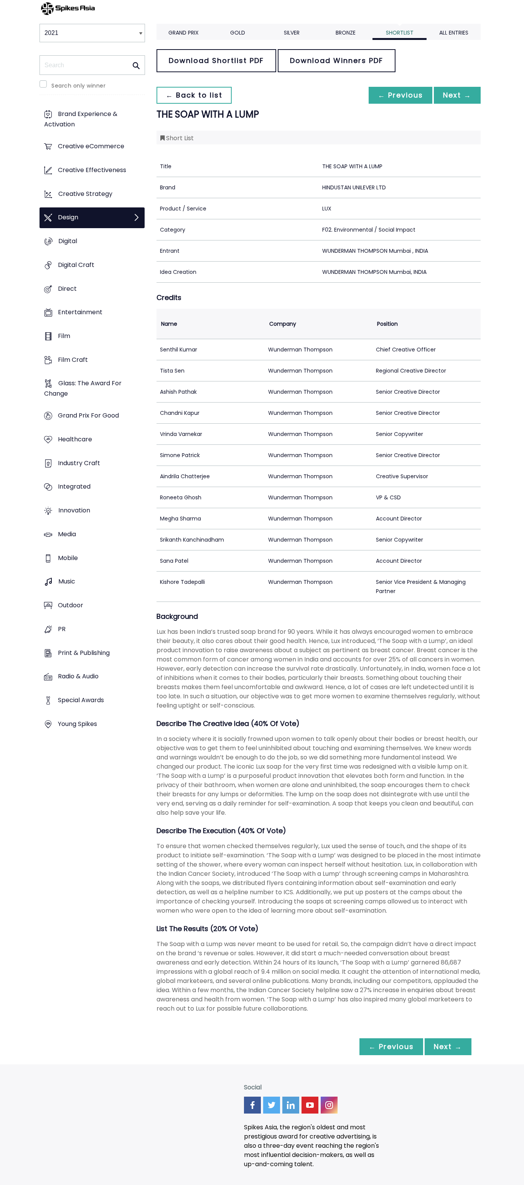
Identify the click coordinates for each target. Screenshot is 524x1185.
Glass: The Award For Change (83, 388)
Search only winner (78, 85)
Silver (292, 32)
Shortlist (400, 32)
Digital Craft (76, 264)
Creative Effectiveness (92, 170)
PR (62, 629)
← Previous (400, 95)
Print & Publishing (84, 652)
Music (66, 581)
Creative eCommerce (91, 146)
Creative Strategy (85, 193)
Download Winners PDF (336, 60)
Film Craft (73, 359)
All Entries (453, 32)
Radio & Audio (78, 676)
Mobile (68, 558)
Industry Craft (79, 463)
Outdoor (70, 605)
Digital (67, 241)
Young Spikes (77, 723)
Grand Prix (183, 32)
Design (68, 217)
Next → (457, 95)
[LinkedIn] (290, 1105)
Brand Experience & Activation (80, 119)
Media (67, 534)
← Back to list (194, 95)
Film (64, 335)
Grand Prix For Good (88, 415)
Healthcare (75, 439)
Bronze (346, 32)
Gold (237, 32)
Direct (67, 288)
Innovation (74, 510)
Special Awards (81, 700)
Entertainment (80, 312)
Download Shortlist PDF (216, 60)
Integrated (74, 486)
